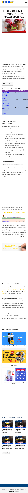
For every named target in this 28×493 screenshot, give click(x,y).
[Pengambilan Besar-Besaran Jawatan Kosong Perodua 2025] (7, 440)
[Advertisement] (14, 49)
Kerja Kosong (5, 420)
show (11, 83)
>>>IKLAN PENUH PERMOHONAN (13, 212)
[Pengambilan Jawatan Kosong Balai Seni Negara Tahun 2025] (20, 440)
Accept (11, 491)
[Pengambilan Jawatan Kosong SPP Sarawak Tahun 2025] (7, 424)
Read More (17, 491)
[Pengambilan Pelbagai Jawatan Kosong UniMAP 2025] (20, 424)
